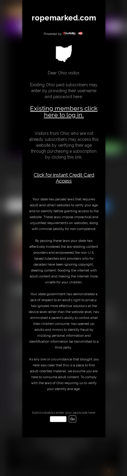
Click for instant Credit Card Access (64, 178)
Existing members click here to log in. (63, 112)
